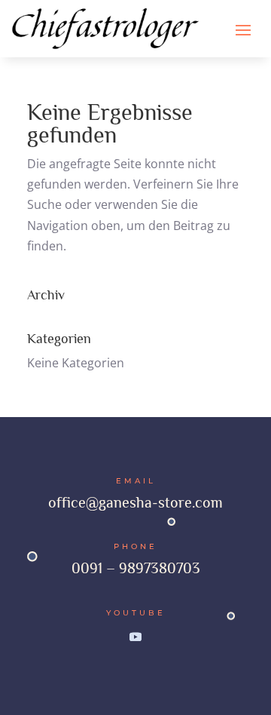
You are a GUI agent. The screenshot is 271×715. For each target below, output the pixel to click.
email (136, 481)
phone (135, 546)
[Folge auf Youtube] (135, 636)
